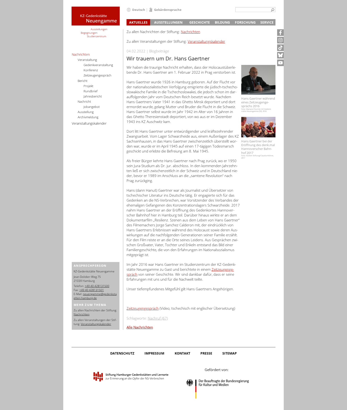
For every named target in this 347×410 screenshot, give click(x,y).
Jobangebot (92, 107)
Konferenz (91, 70)
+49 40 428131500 (97, 286)
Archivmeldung (88, 117)
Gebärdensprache (168, 10)
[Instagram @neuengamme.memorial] (280, 40)
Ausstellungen (168, 22)
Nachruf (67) (158, 318)
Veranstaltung (87, 60)
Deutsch (138, 10)
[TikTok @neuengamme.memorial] (280, 47)
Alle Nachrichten (140, 327)
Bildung (222, 22)
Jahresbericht (93, 96)
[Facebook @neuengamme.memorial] (280, 32)
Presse (206, 353)
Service (267, 22)
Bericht (82, 81)
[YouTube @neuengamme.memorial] (280, 62)
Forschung (245, 22)
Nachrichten (190, 31)
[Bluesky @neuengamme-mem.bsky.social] (280, 55)
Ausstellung (86, 112)
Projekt (88, 86)
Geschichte (199, 22)
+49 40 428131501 (91, 290)
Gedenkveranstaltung (98, 65)
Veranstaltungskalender (206, 41)
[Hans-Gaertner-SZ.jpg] (258, 79)
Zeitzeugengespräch (143, 308)
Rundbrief (90, 91)
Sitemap (229, 353)
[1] (272, 10)
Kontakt (182, 353)
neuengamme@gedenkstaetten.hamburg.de (95, 296)
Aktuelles (138, 22)
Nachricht (84, 101)
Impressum (154, 353)
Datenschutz (122, 353)
